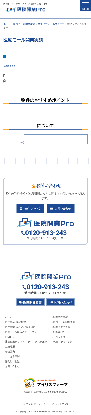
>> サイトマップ (60, 403)
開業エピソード (61, 331)
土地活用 (10, 346)
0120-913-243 (45, 233)
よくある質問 (12, 356)
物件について (32, 208)
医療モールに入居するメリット (22, 331)
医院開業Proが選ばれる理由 (20, 327)
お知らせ (10, 336)
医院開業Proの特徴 (15, 321)
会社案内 (10, 351)
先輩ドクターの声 (63, 341)
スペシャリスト (61, 336)
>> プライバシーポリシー (35, 403)
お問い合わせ (63, 208)
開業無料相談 (12, 361)
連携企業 (10, 341)
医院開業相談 (32, 302)
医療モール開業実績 (64, 321)
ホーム (8, 317)
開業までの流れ (61, 327)
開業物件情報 (60, 317)
